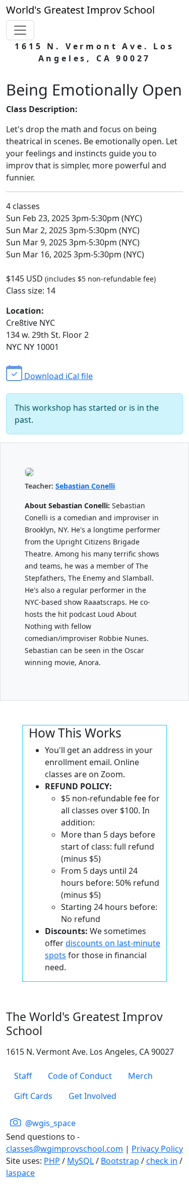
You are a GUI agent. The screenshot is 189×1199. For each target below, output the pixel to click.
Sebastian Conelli (85, 486)
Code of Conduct (80, 1075)
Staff (23, 1075)
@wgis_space (49, 1123)
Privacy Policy (157, 1148)
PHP (52, 1160)
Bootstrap (120, 1160)
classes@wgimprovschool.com (64, 1148)
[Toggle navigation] (20, 30)
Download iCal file (57, 376)
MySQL (80, 1160)
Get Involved (92, 1095)
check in (161, 1160)
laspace (20, 1172)
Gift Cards (33, 1095)
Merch (140, 1075)
